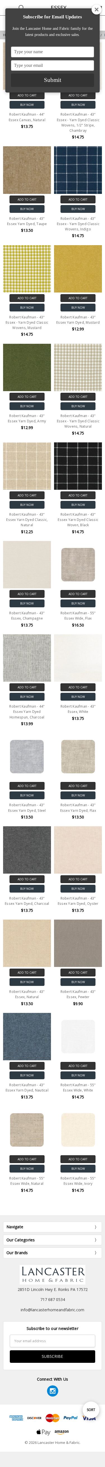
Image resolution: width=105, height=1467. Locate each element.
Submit (52, 80)
